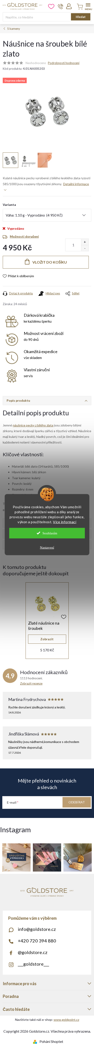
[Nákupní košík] (79, 7)
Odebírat (76, 802)
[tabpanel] (47, 620)
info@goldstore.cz (37, 929)
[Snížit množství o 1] (85, 248)
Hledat (81, 17)
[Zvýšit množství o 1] (85, 242)
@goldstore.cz (32, 952)
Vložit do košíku (49, 262)
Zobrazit (47, 639)
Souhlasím (49, 533)
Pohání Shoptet (51, 1041)
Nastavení (47, 547)
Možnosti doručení (24, 236)
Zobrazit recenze (31, 683)
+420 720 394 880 (37, 940)
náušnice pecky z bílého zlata (33, 425)
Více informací (64, 522)
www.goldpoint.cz (66, 1020)
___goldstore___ (33, 964)
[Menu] (88, 6)
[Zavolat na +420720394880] (60, 6)
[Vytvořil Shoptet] (36, 1041)
